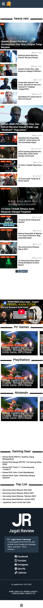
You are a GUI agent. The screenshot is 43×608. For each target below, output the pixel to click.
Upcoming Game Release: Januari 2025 (18, 499)
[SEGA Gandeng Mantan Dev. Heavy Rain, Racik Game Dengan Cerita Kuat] (8, 158)
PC (15, 345)
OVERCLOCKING (18, 593)
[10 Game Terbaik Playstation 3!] (8, 171)
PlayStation (9, 230)
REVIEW (27, 592)
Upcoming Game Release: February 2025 (19, 496)
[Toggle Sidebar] (4, 4)
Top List (8, 161)
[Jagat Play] (9, 4)
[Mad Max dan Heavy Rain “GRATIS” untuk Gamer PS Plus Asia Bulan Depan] (8, 144)
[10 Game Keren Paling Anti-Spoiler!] (8, 226)
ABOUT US (19, 592)
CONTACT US (30, 593)
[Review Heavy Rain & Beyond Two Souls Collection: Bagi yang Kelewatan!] (8, 240)
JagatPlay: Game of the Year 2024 (16, 502)
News (2, 24)
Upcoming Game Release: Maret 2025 (18, 493)
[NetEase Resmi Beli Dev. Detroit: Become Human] (8, 62)
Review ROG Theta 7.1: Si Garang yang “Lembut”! (18, 468)
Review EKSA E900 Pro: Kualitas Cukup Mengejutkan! (18, 458)
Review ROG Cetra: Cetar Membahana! (18, 472)
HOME (11, 592)
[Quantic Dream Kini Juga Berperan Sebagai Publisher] (8, 75)
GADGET (34, 592)
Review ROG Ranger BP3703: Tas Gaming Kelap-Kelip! (22, 463)
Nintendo (11, 345)
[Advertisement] (21, 286)
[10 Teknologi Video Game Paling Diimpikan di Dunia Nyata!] (8, 268)
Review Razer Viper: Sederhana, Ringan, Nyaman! (18, 476)
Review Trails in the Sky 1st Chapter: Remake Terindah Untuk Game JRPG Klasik (18, 350)
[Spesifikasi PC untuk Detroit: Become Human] (8, 103)
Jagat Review (21, 530)
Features (3, 161)
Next (24, 271)
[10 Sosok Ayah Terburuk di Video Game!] (8, 185)
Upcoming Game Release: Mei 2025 (17, 490)
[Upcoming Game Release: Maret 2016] (8, 253)
